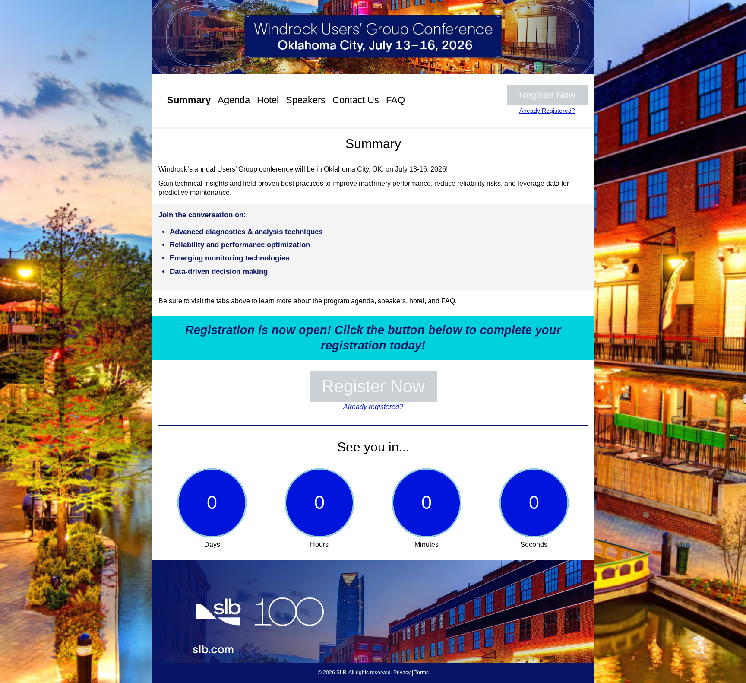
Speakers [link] (306, 100)
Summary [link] (189, 100)
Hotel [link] (268, 100)
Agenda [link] (234, 100)
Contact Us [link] (355, 100)
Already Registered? (547, 110)
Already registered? (373, 406)
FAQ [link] (395, 100)
